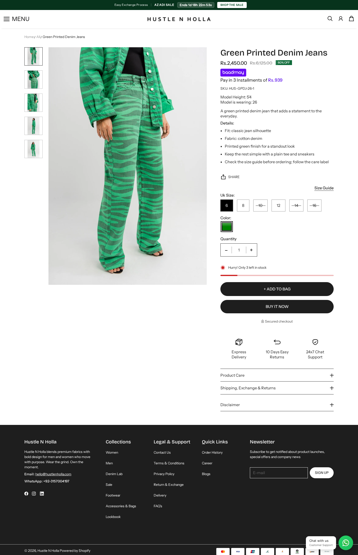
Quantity (228, 238)
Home (29, 37)
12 (278, 205)
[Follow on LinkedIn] (41, 493)
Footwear (113, 495)
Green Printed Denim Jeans (64, 37)
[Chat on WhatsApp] (346, 543)
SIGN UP (322, 472)
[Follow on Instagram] (34, 493)
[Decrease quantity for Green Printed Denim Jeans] (226, 250)
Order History (212, 452)
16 (314, 205)
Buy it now (277, 306)
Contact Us (162, 452)
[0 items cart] (351, 18)
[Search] (330, 18)
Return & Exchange (169, 484)
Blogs (206, 474)
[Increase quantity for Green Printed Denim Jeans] (251, 250)
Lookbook (113, 517)
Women (112, 452)
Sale (109, 484)
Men (109, 463)
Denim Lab (114, 474)
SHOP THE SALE (231, 5)
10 (260, 205)
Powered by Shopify (75, 550)
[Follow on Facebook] (26, 493)
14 (296, 205)
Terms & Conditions (169, 463)
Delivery (160, 495)
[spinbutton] (239, 250)
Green (227, 226)
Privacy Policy (164, 474)
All (38, 37)
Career (207, 463)
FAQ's (158, 506)
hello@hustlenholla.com (53, 474)
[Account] (341, 18)
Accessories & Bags (121, 506)
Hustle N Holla (48, 550)
